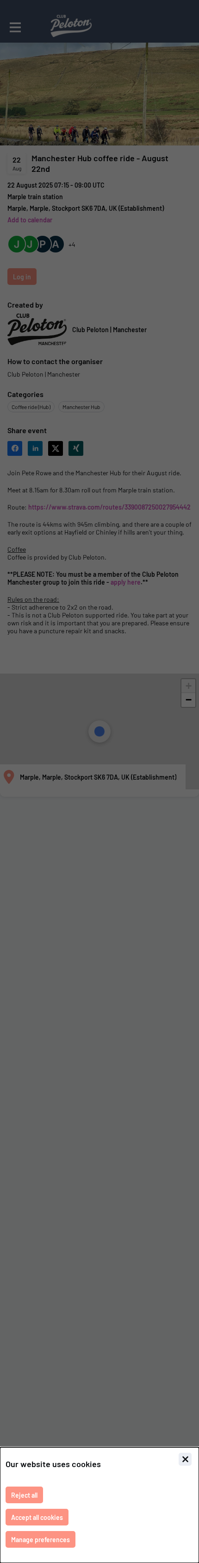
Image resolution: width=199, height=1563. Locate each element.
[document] (99, 1505)
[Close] (185, 1459)
